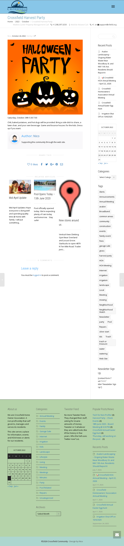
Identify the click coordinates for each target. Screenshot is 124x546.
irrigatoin (103, 280)
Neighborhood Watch (106, 310)
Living (42, 462)
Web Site (103, 358)
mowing (102, 299)
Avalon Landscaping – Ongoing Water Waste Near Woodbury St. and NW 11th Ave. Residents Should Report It (104, 460)
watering (103, 353)
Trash (108, 336)
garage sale (104, 246)
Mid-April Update (17, 197)
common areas (106, 216)
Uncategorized (46, 498)
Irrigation (44, 441)
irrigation (103, 275)
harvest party (105, 255)
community (104, 221)
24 (99, 155)
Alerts (102, 191)
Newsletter (104, 316)
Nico (36, 136)
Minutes (43, 477)
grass (101, 250)
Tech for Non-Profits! (102, 415)
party (101, 321)
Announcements (106, 196)
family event (105, 236)
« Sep (100, 163)
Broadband (104, 211)
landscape (104, 285)
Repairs (102, 326)
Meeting (103, 294)
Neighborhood (106, 304)
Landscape (45, 451)
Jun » (106, 163)
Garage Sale (45, 431)
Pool (110, 321)
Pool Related (45, 487)
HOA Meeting (105, 265)
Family (29, 36)
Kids (42, 446)
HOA (101, 260)
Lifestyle (43, 457)
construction (105, 226)
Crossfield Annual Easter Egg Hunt (105, 105)
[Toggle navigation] (113, 6)
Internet (103, 270)
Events (43, 421)
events (102, 231)
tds (100, 336)
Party (42, 482)
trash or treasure (103, 342)
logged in (37, 275)
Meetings (44, 472)
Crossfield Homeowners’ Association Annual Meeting (104, 492)
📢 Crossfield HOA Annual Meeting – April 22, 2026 (107, 80)
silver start (104, 331)
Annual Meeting (106, 201)
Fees (101, 241)
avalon (102, 206)
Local (101, 290)
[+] (20, 187)
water (102, 348)
